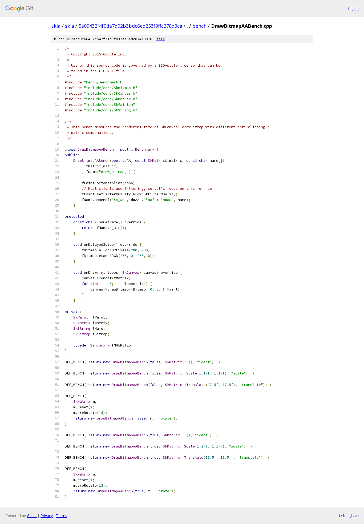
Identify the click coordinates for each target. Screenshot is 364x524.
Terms (61, 515)
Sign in (353, 8)
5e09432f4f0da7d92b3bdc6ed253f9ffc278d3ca (130, 26)
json (354, 515)
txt (341, 515)
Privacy (47, 515)
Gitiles (32, 515)
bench (199, 26)
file (160, 39)
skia (55, 26)
